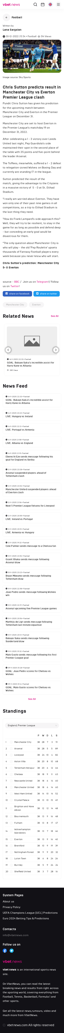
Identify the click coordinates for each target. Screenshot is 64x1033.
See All (32, 699)
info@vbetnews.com (16, 935)
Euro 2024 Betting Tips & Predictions (26, 918)
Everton (36, 304)
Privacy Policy (11, 907)
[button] (6, 17)
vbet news (9, 969)
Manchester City (15, 304)
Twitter (14, 286)
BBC (16, 281)
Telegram (42, 281)
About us (8, 901)
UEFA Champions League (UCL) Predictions (30, 912)
